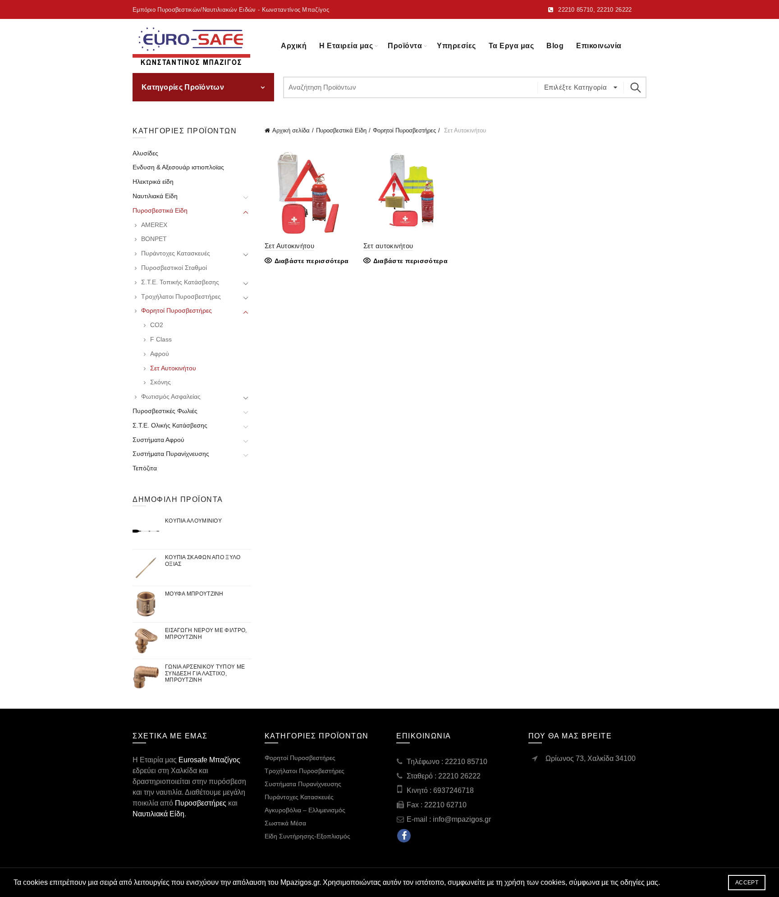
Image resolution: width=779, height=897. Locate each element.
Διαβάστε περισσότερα (312, 260)
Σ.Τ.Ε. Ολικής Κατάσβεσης (170, 425)
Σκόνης (160, 382)
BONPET (154, 238)
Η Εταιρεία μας (346, 46)
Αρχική (294, 46)
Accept (746, 882)
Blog (555, 46)
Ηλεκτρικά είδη (153, 181)
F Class (161, 339)
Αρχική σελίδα (291, 130)
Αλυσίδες (145, 153)
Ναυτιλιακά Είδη (155, 196)
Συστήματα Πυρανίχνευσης (171, 453)
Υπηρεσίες (456, 46)
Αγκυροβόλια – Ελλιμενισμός (305, 810)
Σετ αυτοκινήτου (388, 246)
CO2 (156, 324)
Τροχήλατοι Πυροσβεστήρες (181, 296)
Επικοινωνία (599, 46)
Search (635, 87)
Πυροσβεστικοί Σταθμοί (174, 267)
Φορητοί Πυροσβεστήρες (404, 130)
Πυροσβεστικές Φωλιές (165, 410)
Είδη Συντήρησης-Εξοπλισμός (307, 836)
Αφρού (159, 353)
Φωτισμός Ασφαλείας (171, 396)
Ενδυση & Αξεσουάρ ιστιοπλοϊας (178, 167)
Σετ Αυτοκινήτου (290, 246)
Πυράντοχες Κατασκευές (175, 253)
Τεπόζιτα (145, 468)
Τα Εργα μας (511, 46)
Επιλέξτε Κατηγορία (576, 87)
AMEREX (154, 224)
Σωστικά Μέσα (285, 823)
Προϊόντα (405, 46)
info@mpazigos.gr (462, 819)
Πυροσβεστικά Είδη (341, 130)
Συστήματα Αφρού (158, 439)
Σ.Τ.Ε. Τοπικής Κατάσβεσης (180, 282)
